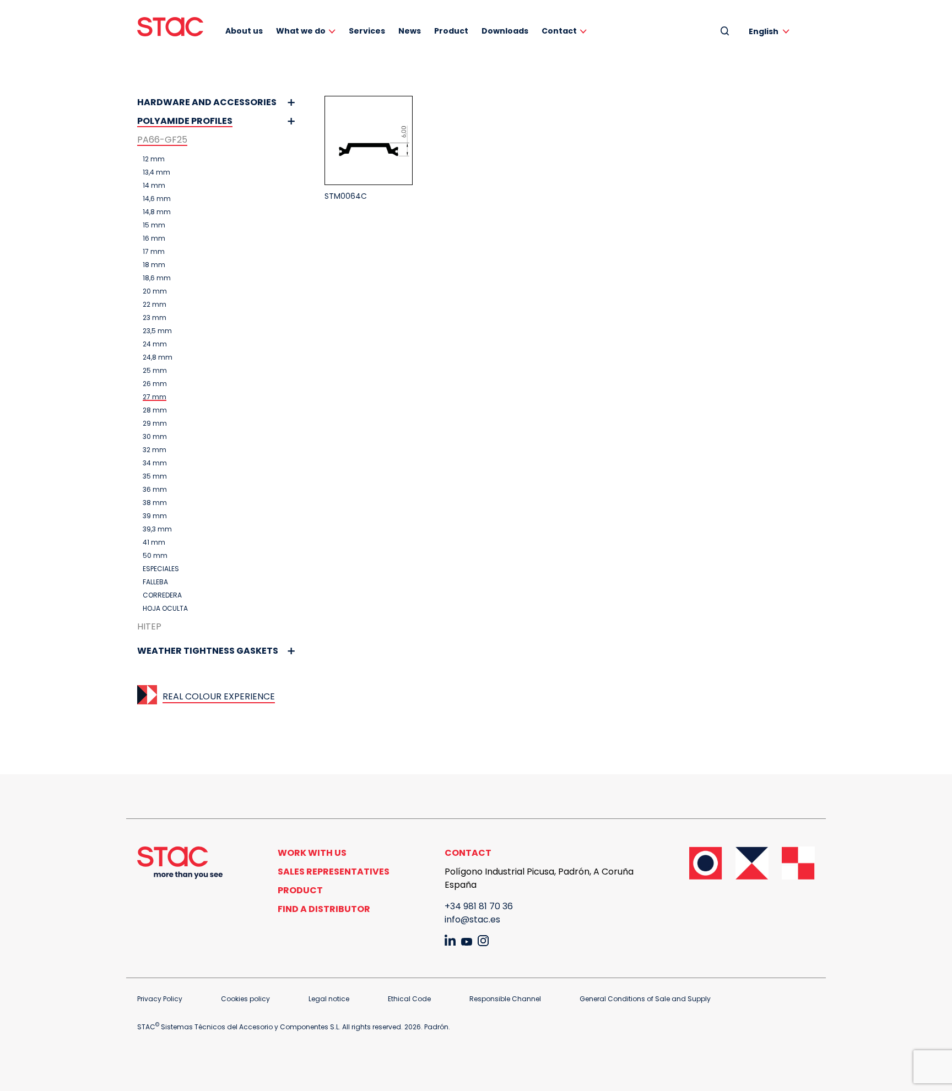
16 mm (154, 238)
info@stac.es (472, 919)
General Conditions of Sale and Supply (645, 998)
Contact (559, 30)
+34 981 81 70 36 (479, 906)
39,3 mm (157, 529)
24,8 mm (157, 357)
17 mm (154, 252)
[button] (771, 31)
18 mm (154, 265)
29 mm (155, 423)
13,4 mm (156, 172)
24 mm (155, 344)
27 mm (154, 397)
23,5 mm (157, 331)
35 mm (155, 476)
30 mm (155, 437)
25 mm (155, 370)
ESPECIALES (161, 569)
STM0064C (345, 196)
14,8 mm (157, 212)
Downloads (505, 30)
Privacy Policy (159, 998)
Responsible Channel (505, 998)
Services (367, 30)
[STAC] (170, 26)
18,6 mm (157, 278)
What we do (301, 30)
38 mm (155, 503)
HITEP (149, 626)
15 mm (154, 225)
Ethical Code (409, 998)
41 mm (154, 542)
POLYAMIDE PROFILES (184, 121)
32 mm (154, 450)
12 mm (154, 159)
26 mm (155, 384)
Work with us (312, 852)
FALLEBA (155, 582)
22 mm (154, 304)
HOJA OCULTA (165, 608)
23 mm (154, 318)
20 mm (155, 291)
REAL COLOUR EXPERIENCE (219, 696)
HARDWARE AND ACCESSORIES (207, 102)
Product (451, 30)
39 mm (155, 516)
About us (244, 30)
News (409, 30)
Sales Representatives (334, 871)
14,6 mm (157, 199)
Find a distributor (324, 909)
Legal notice (329, 998)
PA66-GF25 (162, 139)
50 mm (155, 556)
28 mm (155, 410)
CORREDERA (162, 595)
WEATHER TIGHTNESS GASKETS (207, 650)
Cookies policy (245, 998)
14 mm (154, 185)
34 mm (155, 463)
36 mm (155, 489)
